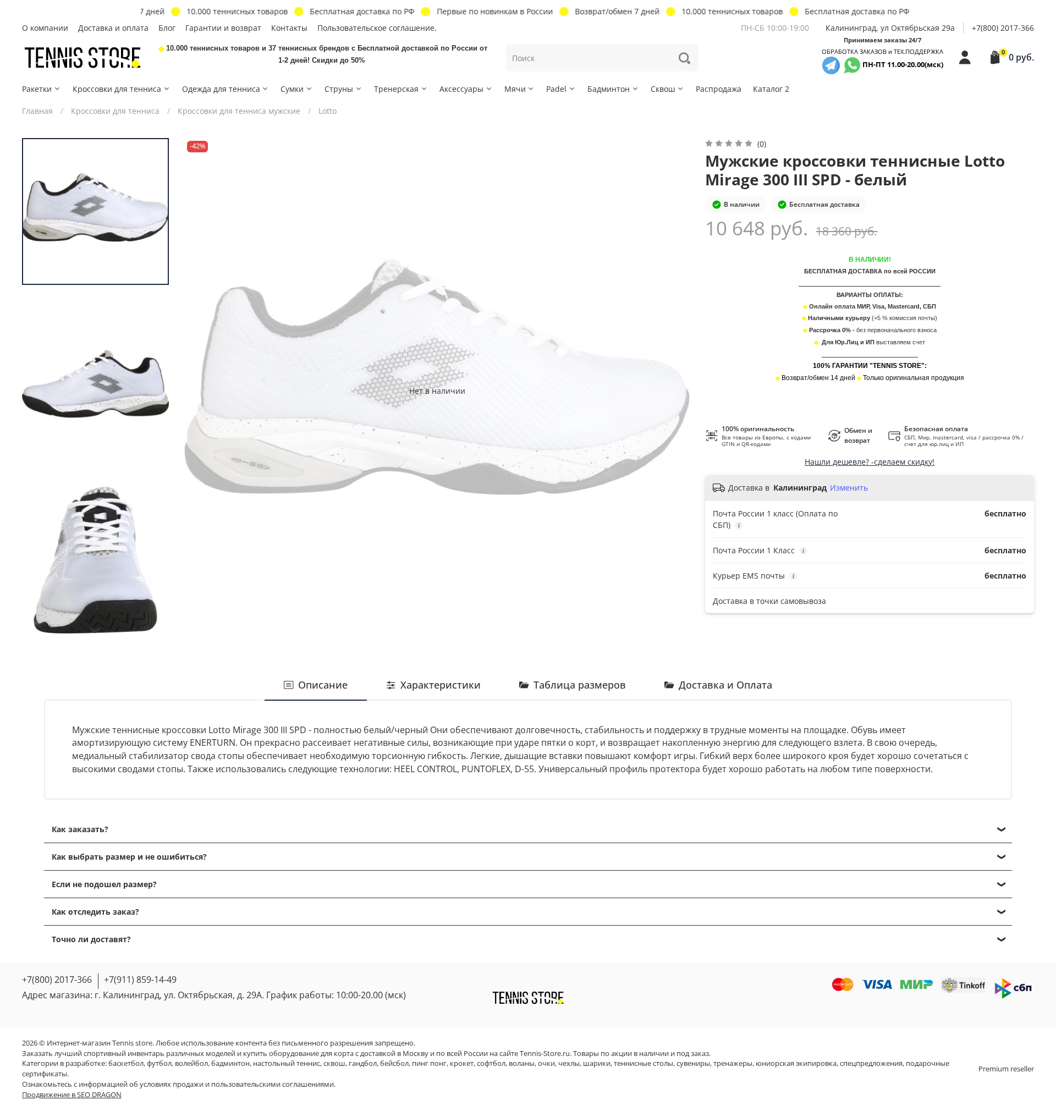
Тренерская (396, 89)
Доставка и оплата (113, 28)
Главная (37, 111)
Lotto (327, 111)
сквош (334, 1063)
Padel (556, 89)
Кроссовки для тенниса (117, 89)
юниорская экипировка (796, 1063)
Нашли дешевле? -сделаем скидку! (869, 462)
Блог (166, 28)
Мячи (515, 89)
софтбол (491, 1063)
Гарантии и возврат (223, 28)
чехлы (569, 1063)
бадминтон (230, 1063)
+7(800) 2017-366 (1003, 28)
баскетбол (126, 1063)
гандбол (363, 1063)
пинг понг (429, 1063)
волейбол (191, 1063)
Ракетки (37, 89)
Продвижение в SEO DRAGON (72, 1094)
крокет (462, 1063)
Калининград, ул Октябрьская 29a (890, 28)
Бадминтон (608, 89)
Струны (338, 89)
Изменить (849, 488)
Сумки (292, 89)
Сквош (663, 89)
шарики (596, 1063)
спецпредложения (871, 1063)
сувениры (693, 1063)
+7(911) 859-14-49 (140, 980)
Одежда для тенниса (221, 89)
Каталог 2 (771, 89)
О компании (45, 28)
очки (546, 1063)
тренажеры (732, 1063)
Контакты (289, 28)
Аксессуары (461, 89)
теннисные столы (643, 1063)
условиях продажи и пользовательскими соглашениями (237, 1084)
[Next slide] (95, 630)
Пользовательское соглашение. (377, 28)
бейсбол (394, 1063)
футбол (159, 1063)
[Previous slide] (203, 390)
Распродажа (718, 89)
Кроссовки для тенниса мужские (239, 111)
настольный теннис (286, 1063)
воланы (522, 1063)
